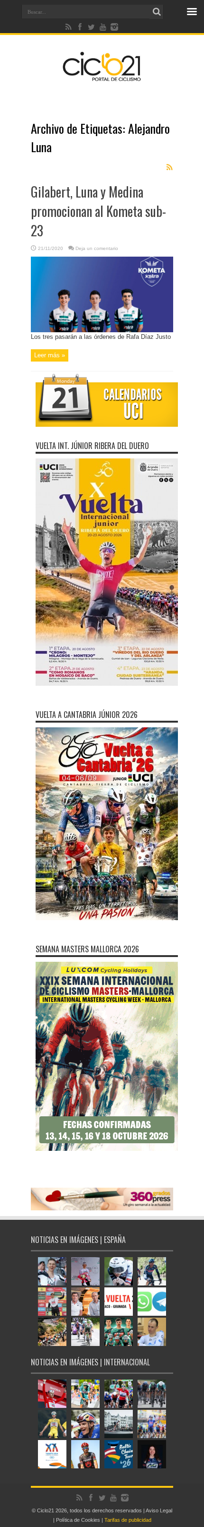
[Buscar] (156, 12)
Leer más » (49, 355)
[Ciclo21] (102, 77)
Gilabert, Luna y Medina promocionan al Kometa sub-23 (98, 211)
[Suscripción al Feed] (169, 167)
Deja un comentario (96, 248)
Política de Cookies (78, 1520)
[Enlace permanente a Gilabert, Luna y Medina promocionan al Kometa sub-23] (102, 330)
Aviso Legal (159, 1510)
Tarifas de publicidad (127, 1520)
